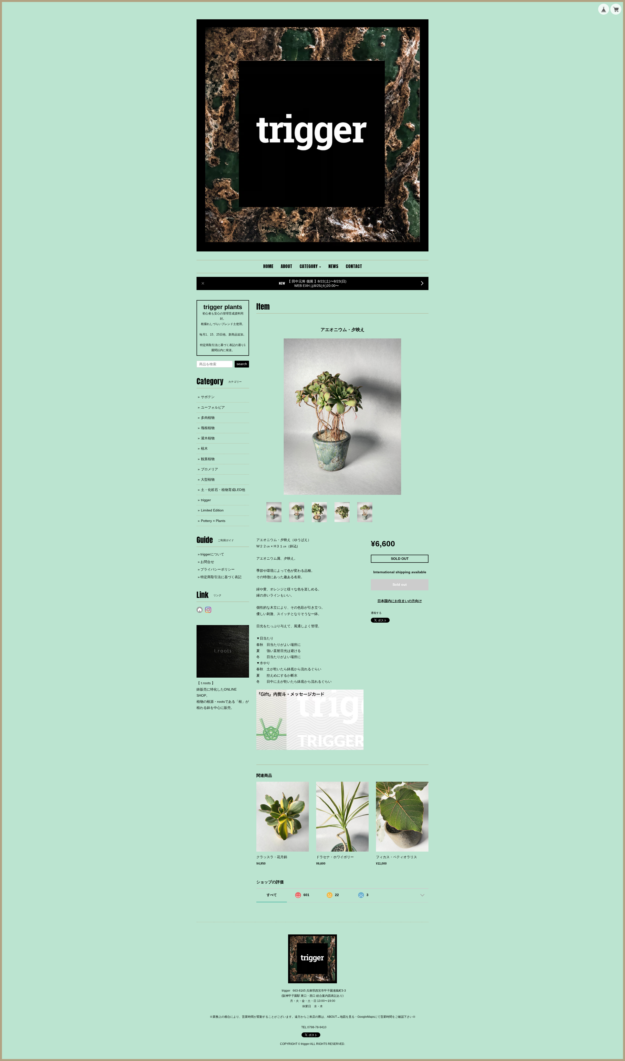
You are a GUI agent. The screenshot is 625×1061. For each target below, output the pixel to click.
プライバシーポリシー (217, 569)
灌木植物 (208, 438)
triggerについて (212, 554)
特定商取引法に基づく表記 (220, 577)
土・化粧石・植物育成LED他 (223, 490)
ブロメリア (209, 469)
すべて (272, 895)
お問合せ (207, 562)
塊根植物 (208, 428)
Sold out (400, 584)
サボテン (208, 397)
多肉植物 (208, 418)
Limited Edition (212, 510)
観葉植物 (208, 459)
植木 (204, 448)
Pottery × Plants (213, 521)
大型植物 (208, 479)
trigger (206, 500)
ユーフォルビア (213, 407)
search (242, 364)
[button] (310, 266)
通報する (376, 612)
